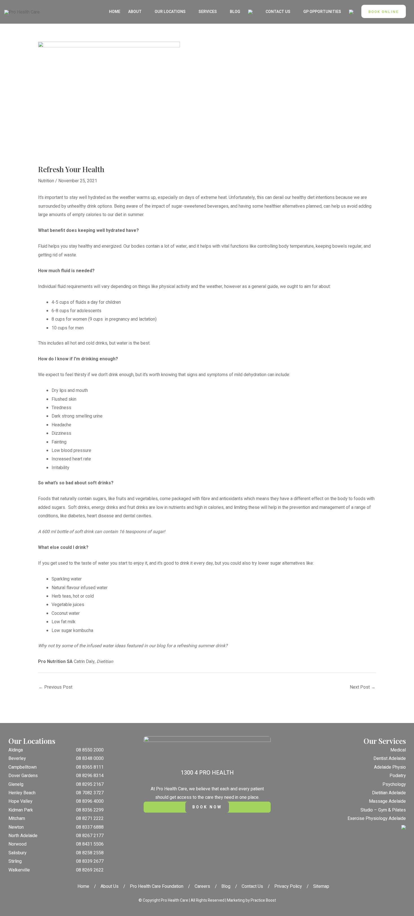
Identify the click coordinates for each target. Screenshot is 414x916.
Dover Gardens (23, 775)
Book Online (383, 11)
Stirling (15, 861)
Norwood (17, 844)
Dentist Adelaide (389, 758)
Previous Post (55, 687)
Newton (16, 827)
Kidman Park (20, 810)
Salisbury (17, 853)
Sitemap (321, 886)
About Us (110, 886)
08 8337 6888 (90, 827)
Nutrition (46, 181)
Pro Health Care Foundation (156, 886)
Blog (225, 886)
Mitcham (16, 818)
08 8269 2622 (90, 870)
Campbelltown (22, 767)
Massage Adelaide (387, 801)
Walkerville (19, 870)
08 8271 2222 (90, 818)
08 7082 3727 (90, 792)
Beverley (17, 758)
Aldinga (15, 750)
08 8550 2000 (90, 750)
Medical (398, 750)
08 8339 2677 (90, 861)
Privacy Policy (288, 886)
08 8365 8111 (90, 767)
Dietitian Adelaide (389, 792)
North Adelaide (22, 835)
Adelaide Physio (390, 767)
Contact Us (252, 886)
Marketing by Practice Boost (251, 900)
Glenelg (15, 784)
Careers (202, 886)
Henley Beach (21, 792)
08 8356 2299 (90, 810)
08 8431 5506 (90, 844)
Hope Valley (20, 801)
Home (83, 886)
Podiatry (397, 775)
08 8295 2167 (90, 784)
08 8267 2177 (90, 835)
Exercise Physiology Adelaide (377, 818)
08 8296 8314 (90, 775)
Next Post (362, 687)
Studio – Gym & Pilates (383, 810)
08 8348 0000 (90, 758)
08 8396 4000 (90, 801)
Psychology (394, 784)
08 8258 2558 (90, 853)
